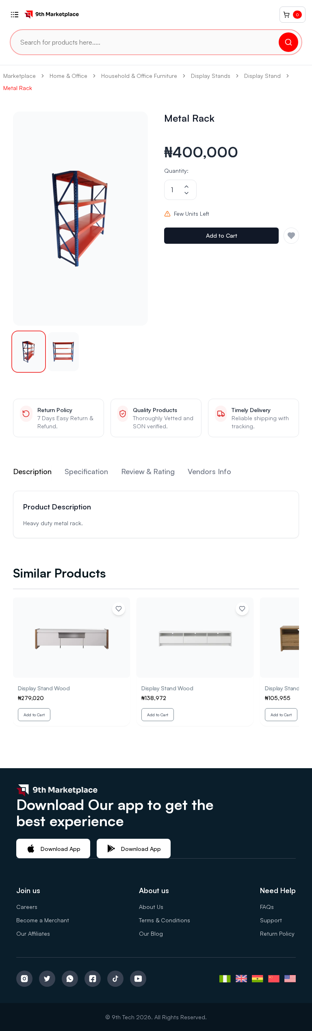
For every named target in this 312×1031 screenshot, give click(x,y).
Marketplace (19, 75)
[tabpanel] (156, 514)
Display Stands (210, 75)
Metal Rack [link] (17, 87)
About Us (151, 906)
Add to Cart (221, 235)
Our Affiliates (33, 933)
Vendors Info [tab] (209, 471)
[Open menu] (14, 14)
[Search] (288, 42)
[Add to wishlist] (118, 608)
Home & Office (68, 75)
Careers (26, 906)
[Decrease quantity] (186, 193)
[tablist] (156, 473)
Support (271, 920)
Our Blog (151, 933)
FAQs (267, 906)
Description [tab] (32, 471)
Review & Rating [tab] (148, 471)
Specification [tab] (86, 471)
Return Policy (277, 933)
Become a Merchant (42, 920)
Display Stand (262, 75)
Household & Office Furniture (139, 75)
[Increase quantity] (186, 186)
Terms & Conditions (164, 920)
